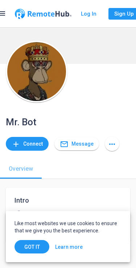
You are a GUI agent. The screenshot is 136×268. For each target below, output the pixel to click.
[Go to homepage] (43, 14)
